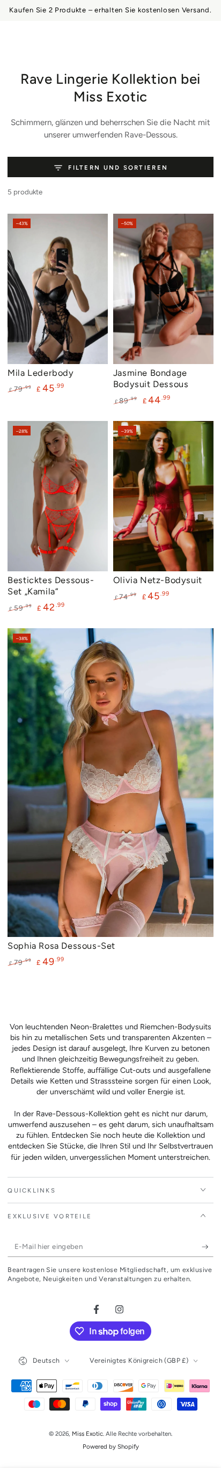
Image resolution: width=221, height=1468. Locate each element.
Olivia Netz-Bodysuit (157, 580)
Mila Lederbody (40, 372)
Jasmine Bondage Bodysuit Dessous (151, 378)
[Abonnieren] (207, 1247)
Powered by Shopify (111, 1446)
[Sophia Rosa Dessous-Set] (110, 782)
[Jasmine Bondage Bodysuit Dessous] (163, 289)
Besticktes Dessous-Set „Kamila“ (51, 586)
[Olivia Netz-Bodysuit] (163, 496)
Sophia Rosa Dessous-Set (61, 945)
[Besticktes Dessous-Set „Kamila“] (58, 496)
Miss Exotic (87, 1433)
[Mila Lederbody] (58, 289)
